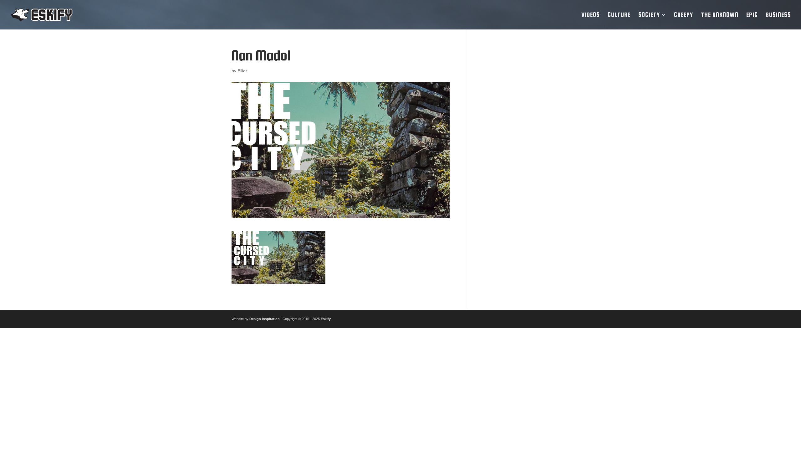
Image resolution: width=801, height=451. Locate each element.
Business (778, 15)
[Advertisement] (523, 142)
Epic (752, 15)
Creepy (683, 15)
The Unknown (719, 15)
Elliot (242, 70)
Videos (590, 15)
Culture (619, 15)
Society (649, 15)
